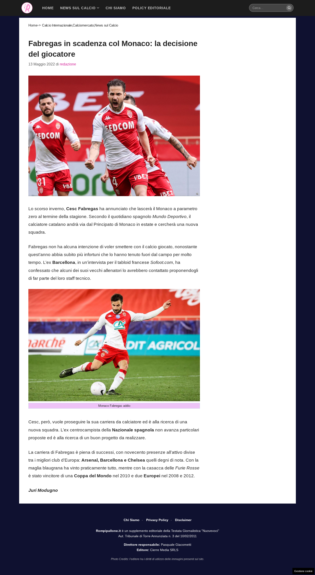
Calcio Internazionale (57, 25)
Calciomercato (83, 25)
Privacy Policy (157, 520)
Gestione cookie (303, 571)
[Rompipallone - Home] (27, 7)
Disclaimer (183, 520)
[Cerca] (289, 8)
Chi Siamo (132, 520)
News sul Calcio (106, 25)
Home (33, 25)
